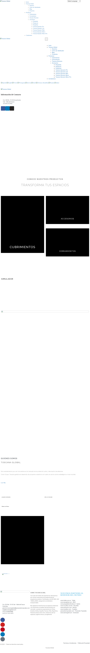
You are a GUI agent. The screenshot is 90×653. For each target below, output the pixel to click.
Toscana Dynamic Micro (39, 32)
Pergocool (35, 23)
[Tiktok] (2, 639)
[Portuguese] (21, 82)
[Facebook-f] (3, 108)
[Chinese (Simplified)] (42, 82)
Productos (28, 12)
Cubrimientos (33, 14)
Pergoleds (35, 21)
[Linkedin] (2, 634)
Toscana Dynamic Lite (38, 28)
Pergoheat (35, 25)
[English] (9, 82)
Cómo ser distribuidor (35, 7)
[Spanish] (4, 82)
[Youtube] (2, 625)
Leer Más (3, 482)
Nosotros (32, 5)
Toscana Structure (34, 17)
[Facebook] (2, 620)
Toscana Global (30, 3)
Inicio (27, 2)
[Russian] (51, 82)
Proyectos (32, 10)
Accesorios (32, 19)
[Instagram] (12, 108)
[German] (28, 82)
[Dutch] (33, 82)
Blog (31, 9)
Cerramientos (33, 16)
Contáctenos (29, 35)
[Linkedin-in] (7, 108)
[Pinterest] (2, 629)
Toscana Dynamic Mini (39, 30)
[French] (15, 82)
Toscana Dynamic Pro (38, 26)
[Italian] (56, 82)
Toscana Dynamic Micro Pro (40, 33)
